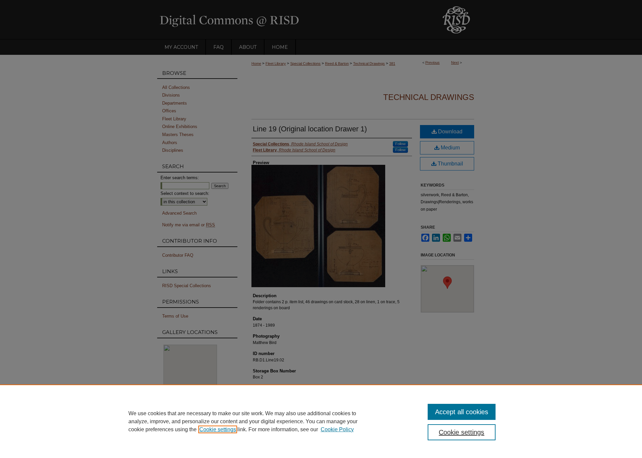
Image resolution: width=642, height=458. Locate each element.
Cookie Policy (337, 429)
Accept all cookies (461, 412)
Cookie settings (217, 429)
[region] (321, 421)
